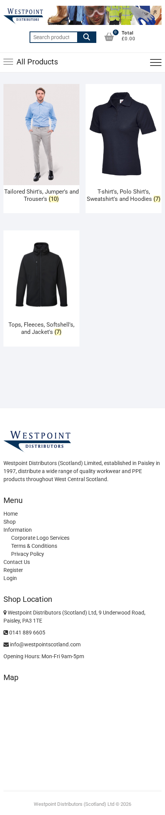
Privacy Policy (27, 554)
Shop (9, 522)
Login (10, 578)
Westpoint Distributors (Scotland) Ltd (74, 804)
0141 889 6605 (26, 632)
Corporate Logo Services (40, 538)
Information (17, 530)
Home (10, 514)
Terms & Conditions (34, 546)
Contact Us (16, 562)
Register (13, 570)
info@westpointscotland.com (45, 644)
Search (86, 37)
